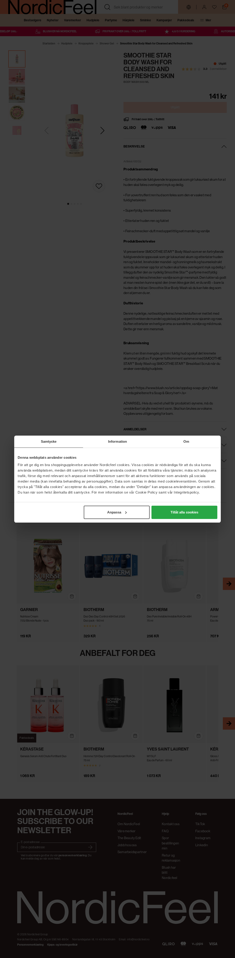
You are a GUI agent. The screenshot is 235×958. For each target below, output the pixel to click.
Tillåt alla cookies (185, 512)
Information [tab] (117, 441)
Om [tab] (186, 441)
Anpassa (114, 512)
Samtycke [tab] (49, 441)
